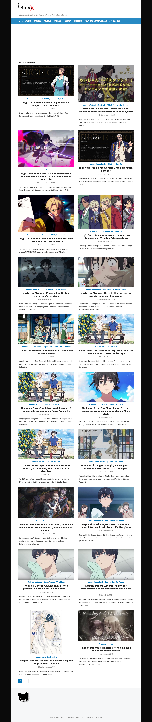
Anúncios (37, 99)
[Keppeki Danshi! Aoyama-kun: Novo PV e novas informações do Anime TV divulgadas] (106, 502)
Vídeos (63, 99)
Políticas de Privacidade (96, 21)
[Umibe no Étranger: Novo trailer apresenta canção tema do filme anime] (106, 272)
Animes (30, 99)
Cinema (44, 289)
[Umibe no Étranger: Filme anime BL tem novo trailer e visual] (46, 329)
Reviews (47, 21)
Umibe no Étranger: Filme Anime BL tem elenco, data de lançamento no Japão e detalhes (46, 468)
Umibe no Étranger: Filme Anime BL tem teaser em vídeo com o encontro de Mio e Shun (106, 411)
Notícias (27, 21)
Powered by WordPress (75, 717)
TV (58, 99)
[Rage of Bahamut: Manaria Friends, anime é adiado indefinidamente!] (106, 626)
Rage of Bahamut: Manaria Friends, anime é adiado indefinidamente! (105, 649)
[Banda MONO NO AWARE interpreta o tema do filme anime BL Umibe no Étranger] (106, 329)
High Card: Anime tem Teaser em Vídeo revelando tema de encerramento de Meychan (106, 110)
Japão (45, 347)
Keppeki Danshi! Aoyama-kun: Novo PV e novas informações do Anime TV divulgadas (106, 526)
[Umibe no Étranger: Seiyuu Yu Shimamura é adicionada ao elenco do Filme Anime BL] (46, 387)
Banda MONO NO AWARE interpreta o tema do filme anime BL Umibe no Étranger (106, 352)
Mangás (107, 231)
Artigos (57, 21)
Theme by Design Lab (94, 717)
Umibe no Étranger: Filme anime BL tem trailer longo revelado (46, 294)
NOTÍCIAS (45, 99)
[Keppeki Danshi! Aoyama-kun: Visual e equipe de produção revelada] (46, 632)
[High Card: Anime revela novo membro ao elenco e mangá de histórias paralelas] (106, 212)
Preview (53, 99)
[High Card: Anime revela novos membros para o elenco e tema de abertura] (46, 213)
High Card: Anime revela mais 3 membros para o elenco (105, 169)
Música (101, 105)
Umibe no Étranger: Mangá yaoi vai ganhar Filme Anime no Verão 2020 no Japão (105, 467)
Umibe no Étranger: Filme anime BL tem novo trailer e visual (46, 352)
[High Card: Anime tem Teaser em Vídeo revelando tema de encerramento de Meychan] (106, 84)
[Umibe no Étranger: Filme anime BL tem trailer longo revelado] (46, 272)
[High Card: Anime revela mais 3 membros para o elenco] (106, 146)
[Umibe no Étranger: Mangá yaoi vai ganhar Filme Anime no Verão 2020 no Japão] (106, 444)
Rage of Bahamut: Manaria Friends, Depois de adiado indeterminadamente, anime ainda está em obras (46, 527)
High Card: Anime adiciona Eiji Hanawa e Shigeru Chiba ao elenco (46, 104)
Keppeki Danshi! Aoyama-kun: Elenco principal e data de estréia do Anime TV (46, 587)
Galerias (78, 21)
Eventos (37, 21)
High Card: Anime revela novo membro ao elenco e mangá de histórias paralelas (106, 236)
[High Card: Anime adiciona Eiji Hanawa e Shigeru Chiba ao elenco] (46, 80)
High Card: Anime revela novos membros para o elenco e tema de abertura (46, 240)
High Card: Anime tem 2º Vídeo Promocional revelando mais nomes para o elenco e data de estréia (46, 176)
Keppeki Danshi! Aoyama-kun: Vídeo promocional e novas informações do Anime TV (105, 588)
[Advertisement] (76, 45)
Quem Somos (114, 21)
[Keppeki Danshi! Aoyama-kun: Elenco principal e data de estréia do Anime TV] (46, 564)
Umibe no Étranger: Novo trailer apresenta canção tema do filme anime (106, 294)
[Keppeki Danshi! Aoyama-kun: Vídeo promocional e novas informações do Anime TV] (106, 564)
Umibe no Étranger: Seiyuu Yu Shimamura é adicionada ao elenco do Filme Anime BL (46, 409)
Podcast (67, 21)
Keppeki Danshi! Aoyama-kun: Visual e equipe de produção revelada (46, 662)
